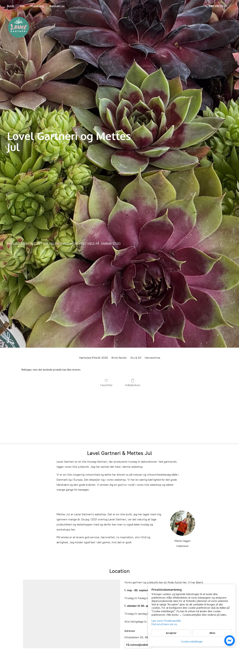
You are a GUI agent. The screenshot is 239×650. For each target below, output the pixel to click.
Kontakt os (57, 6)
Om (22, 6)
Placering (37, 6)
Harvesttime (152, 357)
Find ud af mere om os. (165, 624)
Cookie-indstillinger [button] (192, 641)
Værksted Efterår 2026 (93, 357)
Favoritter (106, 385)
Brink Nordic (119, 357)
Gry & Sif (135, 357)
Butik (10, 6)
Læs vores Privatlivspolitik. (166, 620)
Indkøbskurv (132, 385)
